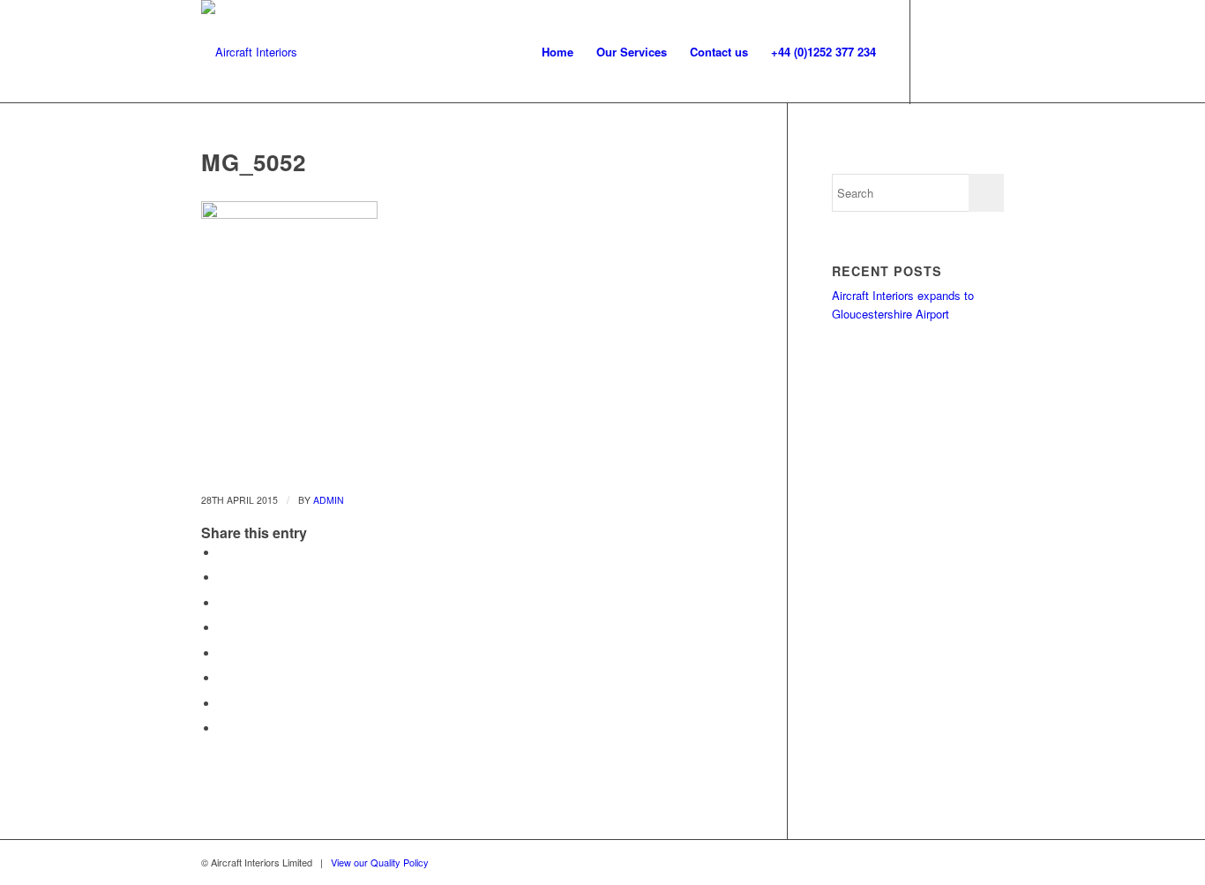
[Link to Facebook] (964, 51)
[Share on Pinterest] (223, 603)
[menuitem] (557, 52)
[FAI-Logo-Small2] (249, 52)
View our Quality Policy (380, 862)
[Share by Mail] (223, 728)
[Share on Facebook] (223, 552)
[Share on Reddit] (223, 703)
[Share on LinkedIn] (223, 627)
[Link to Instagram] (937, 51)
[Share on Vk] (223, 678)
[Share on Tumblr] (223, 653)
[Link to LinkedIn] (990, 51)
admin (328, 499)
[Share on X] (223, 577)
